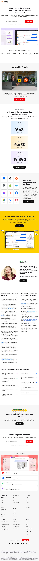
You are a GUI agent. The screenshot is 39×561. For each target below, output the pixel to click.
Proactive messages (31, 311)
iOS (15, 497)
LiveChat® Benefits (4, 504)
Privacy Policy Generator (5, 529)
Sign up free (29, 441)
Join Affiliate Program (19, 167)
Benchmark (3, 526)
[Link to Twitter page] (9, 543)
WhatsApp (25, 319)
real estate (8, 334)
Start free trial (29, 21)
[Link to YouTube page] (18, 543)
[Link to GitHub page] (29, 543)
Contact (27, 522)
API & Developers (16, 526)
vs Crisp (14, 513)
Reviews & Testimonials (29, 505)
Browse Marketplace (28, 201)
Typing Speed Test (4, 527)
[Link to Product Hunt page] (23, 543)
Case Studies (28, 507)
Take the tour (19, 225)
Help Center (15, 521)
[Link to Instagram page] (21, 543)
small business (12, 307)
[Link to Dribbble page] (26, 543)
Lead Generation (3, 509)
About (27, 521)
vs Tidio (14, 515)
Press (26, 529)
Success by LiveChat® (4, 521)
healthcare (3, 342)
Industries (27, 502)
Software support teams (6, 348)
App (1, 512)
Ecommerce (11, 324)
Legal (26, 534)
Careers (27, 526)
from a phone (10, 308)
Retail (12, 309)
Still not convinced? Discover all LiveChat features (19, 445)
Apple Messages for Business (29, 320)
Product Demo (3, 510)
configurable (23, 303)
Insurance (8, 336)
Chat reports (29, 327)
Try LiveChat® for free (19, 99)
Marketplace (3, 514)
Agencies (10, 351)
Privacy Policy (33, 559)
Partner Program (28, 531)
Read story (23, 280)
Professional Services (16, 524)
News (2, 516)
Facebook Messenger (32, 319)
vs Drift (14, 511)
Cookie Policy (12, 558)
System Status (15, 527)
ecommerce (29, 550)
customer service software (6, 359)
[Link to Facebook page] (15, 543)
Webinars (14, 522)
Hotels (2, 315)
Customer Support (16, 502)
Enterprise (15, 505)
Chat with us (19, 423)
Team (26, 524)
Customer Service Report (5, 524)
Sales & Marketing (16, 504)
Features (2, 507)
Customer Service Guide (5, 522)
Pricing (2, 502)
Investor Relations (28, 527)
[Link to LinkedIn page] (12, 543)
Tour (1, 505)
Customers (27, 504)
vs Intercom (15, 516)
